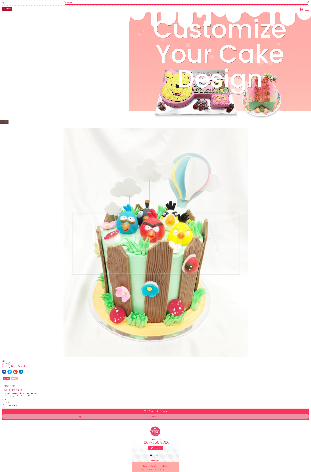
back (4, 122)
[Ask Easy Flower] (14, 378)
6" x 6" (7, 403)
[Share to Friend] (6, 378)
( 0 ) (5, 2)
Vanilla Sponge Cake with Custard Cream (19, 396)
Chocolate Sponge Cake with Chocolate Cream (21, 393)
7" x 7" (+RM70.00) (11, 405)
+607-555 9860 (155, 442)
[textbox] (185, 3)
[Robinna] (7, 8)
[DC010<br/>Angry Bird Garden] (155, 356)
